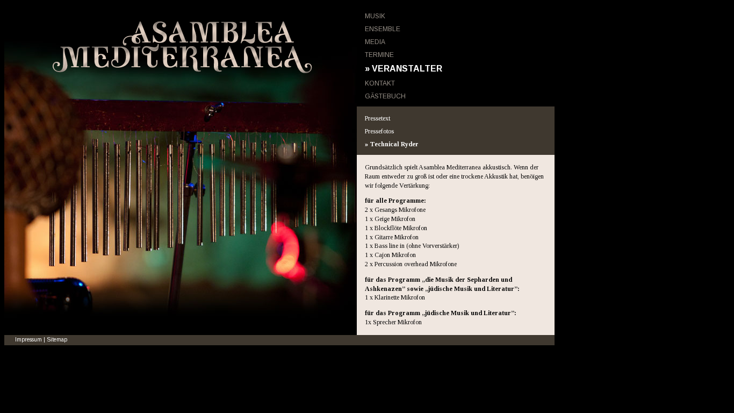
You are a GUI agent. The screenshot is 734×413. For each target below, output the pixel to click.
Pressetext (377, 118)
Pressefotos (379, 131)
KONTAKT (380, 83)
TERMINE (379, 55)
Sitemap (57, 340)
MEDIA (375, 42)
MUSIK (375, 16)
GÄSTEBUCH (385, 96)
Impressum (28, 340)
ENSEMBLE (382, 29)
